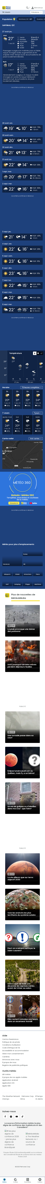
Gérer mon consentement (13, 1054)
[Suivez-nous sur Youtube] (17, 1117)
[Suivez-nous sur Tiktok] (22, 1117)
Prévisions (35, 12)
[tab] (34, 353)
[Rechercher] (27, 8)
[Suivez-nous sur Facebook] (5, 1117)
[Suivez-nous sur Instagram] (11, 1117)
